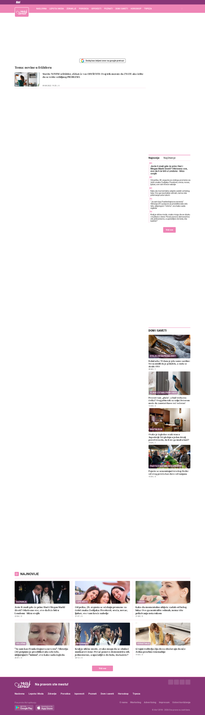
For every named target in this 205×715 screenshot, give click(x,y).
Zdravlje (71, 9)
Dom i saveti (121, 9)
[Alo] (17, 2)
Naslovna (41, 9)
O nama (123, 702)
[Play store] (24, 708)
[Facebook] (170, 682)
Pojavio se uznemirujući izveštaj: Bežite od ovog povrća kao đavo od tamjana (169, 472)
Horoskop (136, 9)
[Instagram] (176, 682)
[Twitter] (182, 682)
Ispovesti (96, 9)
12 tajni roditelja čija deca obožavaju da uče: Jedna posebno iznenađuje (161, 650)
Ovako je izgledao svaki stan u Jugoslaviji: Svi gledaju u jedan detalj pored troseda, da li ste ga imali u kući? (169, 437)
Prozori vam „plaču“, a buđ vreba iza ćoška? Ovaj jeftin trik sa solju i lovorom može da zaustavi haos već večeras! (169, 400)
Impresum (164, 702)
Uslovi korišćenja (181, 702)
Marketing (135, 702)
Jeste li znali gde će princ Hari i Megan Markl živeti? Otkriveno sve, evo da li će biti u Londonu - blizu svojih (169, 170)
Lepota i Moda (56, 9)
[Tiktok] (187, 682)
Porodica (84, 9)
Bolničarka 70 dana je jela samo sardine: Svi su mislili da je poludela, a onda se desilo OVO (169, 363)
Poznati (108, 9)
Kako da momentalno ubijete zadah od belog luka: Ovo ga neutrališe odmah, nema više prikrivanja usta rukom (170, 193)
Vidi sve (169, 230)
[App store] (45, 708)
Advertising (150, 702)
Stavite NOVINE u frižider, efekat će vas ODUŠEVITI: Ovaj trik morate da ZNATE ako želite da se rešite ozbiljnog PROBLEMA (93, 75)
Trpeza (148, 9)
